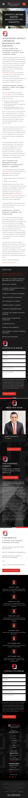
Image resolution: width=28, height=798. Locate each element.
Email (4, 364)
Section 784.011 (7, 94)
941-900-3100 (14, 732)
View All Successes (11, 570)
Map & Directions (14, 760)
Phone (4, 360)
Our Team (14, 740)
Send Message (9, 393)
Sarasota (14, 72)
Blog (14, 745)
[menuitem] (14, 274)
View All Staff (14, 449)
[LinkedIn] (12, 777)
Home (14, 738)
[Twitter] (15, 777)
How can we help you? (8, 372)
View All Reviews (10, 477)
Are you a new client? (8, 368)
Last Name (5, 356)
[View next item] (15, 444)
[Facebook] (9, 777)
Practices (14, 742)
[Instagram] (18, 777)
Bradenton (6, 72)
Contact (14, 747)
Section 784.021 (7, 171)
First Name (5, 352)
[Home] (13, 4)
